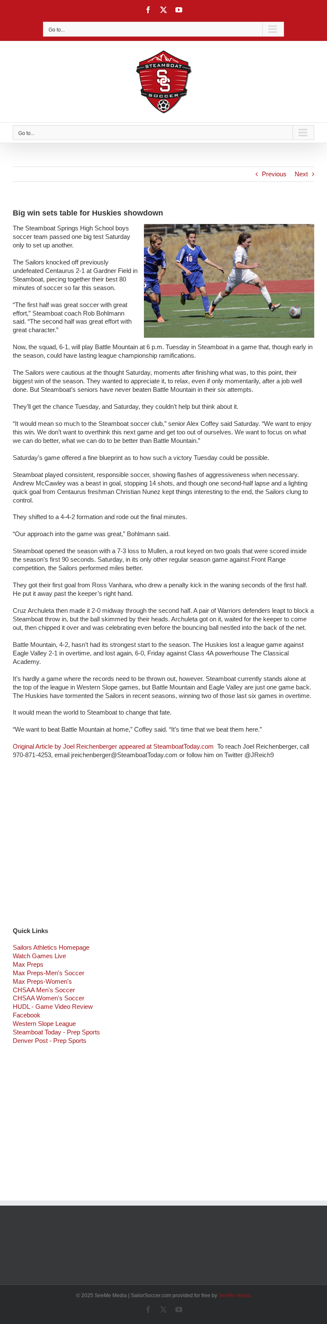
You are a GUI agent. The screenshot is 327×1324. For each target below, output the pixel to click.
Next (301, 174)
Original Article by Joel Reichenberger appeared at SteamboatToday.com (114, 746)
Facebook (26, 1015)
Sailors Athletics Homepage (51, 947)
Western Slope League (44, 1023)
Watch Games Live (39, 955)
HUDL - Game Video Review (53, 1006)
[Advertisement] (163, 848)
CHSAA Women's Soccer (48, 998)
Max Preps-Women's (42, 981)
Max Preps (28, 964)
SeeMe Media (234, 1295)
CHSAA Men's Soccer (44, 990)
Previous (274, 174)
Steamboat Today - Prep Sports (56, 1032)
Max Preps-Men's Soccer (48, 972)
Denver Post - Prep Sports (49, 1040)
